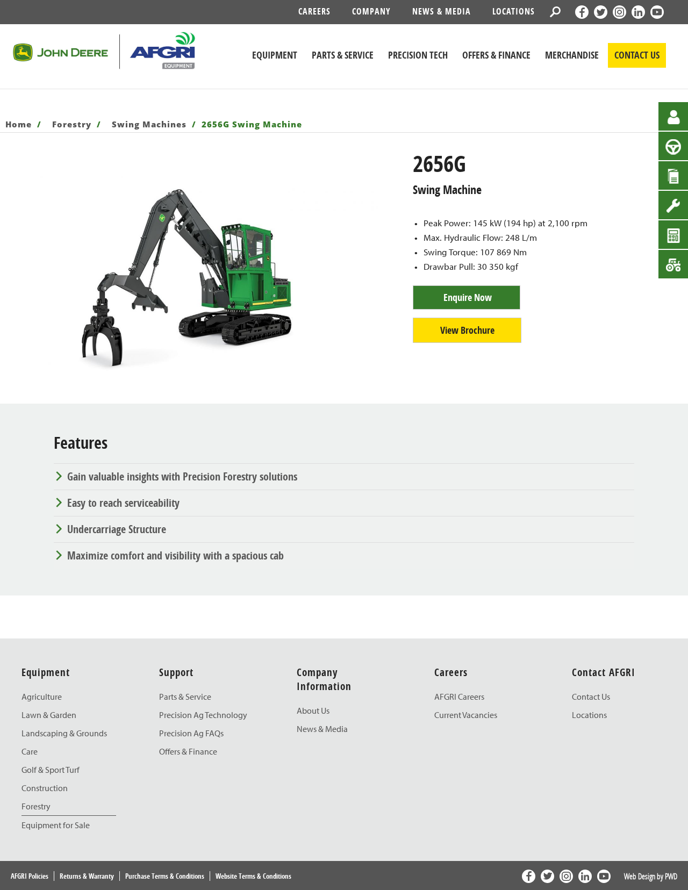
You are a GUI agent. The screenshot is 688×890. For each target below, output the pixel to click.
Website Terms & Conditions (253, 876)
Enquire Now (467, 297)
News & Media (441, 11)
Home (18, 124)
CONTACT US (637, 55)
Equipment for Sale (56, 825)
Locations (513, 11)
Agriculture (42, 696)
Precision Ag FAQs (191, 733)
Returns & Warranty (87, 876)
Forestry (71, 124)
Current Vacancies (465, 714)
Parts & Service (185, 696)
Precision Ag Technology (203, 714)
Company (371, 11)
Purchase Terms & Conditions (164, 876)
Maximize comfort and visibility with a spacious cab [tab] (175, 555)
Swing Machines (149, 124)
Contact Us (591, 696)
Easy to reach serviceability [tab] (123, 503)
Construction (45, 788)
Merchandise (572, 55)
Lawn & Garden (49, 714)
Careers (314, 11)
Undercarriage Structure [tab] (116, 529)
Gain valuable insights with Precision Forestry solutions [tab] (182, 476)
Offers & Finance (188, 751)
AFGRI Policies (29, 876)
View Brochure (467, 330)
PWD (671, 876)
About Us (313, 710)
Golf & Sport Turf (51, 769)
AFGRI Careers (459, 696)
